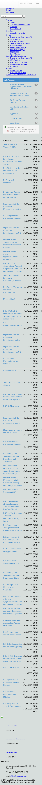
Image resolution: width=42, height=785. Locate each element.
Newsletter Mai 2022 (11, 725)
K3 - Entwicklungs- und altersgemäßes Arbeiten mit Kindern (12, 623)
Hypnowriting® (16, 45)
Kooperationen (15, 29)
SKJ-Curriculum (16, 39)
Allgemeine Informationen (20, 25)
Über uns (9, 20)
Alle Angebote (26, 3)
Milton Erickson (16, 71)
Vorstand (13, 27)
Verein (12, 22)
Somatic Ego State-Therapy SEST (23, 108)
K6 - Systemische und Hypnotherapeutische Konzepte (11, 682)
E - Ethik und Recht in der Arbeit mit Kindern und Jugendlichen (11, 194)
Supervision (14, 52)
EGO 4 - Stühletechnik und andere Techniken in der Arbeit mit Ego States (12, 611)
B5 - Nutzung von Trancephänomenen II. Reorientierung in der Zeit (12, 527)
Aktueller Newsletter (18, 33)
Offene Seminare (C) (18, 48)
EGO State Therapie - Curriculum (23, 101)
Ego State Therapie (17, 41)
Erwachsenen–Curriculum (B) (21, 37)
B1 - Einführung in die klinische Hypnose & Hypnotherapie (11, 170)
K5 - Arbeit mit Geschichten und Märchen (9, 694)
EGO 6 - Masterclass (11, 406)
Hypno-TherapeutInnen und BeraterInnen (21, 75)
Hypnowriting (23, 114)
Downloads (10, 8)
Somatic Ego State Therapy (20, 43)
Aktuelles (9, 31)
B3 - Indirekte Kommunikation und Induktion (11, 361)
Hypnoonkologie (9, 370)
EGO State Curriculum (18, 62)
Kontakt (9, 10)
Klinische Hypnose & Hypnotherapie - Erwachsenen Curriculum (23, 87)
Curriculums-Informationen (16, 56)
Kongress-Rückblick (11, 752)
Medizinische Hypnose (18, 64)
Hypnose (9, 68)
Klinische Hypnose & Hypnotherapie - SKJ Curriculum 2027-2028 (11, 539)
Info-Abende (15, 54)
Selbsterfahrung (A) (17, 50)
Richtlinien (14, 66)
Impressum (10, 12)
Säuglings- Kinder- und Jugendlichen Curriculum (23, 94)
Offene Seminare (23, 118)
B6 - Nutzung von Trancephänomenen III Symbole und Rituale (11, 575)
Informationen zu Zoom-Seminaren (15, 739)
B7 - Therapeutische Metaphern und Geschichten (10, 587)
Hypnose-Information (18, 73)
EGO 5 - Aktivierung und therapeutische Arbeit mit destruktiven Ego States (12, 397)
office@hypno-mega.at (18, 776)
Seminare (9, 35)
